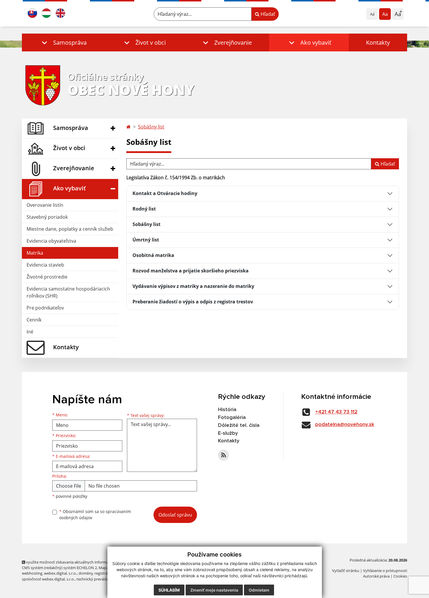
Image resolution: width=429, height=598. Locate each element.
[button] (63, 42)
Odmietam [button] (259, 589)
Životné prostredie (47, 277)
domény (86, 573)
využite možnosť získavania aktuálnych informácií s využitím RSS (81, 562)
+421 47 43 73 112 (336, 412)
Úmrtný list (145, 240)
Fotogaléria (232, 417)
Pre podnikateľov (45, 308)
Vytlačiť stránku (345, 570)
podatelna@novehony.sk (344, 424)
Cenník (34, 320)
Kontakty (378, 42)
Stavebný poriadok (47, 217)
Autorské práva (376, 576)
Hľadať (267, 14)
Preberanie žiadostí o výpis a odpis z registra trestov (192, 301)
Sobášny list (151, 127)
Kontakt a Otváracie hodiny (164, 193)
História (227, 409)
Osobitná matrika (153, 255)
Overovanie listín (45, 205)
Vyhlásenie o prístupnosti (385, 570)
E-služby (228, 433)
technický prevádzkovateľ (98, 579)
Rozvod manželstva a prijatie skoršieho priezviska (190, 270)
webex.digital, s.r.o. (60, 573)
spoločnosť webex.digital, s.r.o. (48, 579)
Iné (30, 331)
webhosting (32, 573)
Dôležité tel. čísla (238, 425)
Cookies (400, 576)
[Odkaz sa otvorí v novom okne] (223, 455)
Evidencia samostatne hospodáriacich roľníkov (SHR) (68, 292)
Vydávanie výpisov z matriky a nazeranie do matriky (193, 286)
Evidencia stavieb (45, 265)
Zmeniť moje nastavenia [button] (214, 589)
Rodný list (144, 209)
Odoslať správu (175, 515)
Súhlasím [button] (169, 589)
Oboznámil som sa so (95, 514)
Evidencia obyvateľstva (51, 241)
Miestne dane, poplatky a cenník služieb (70, 229)
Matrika (35, 253)
